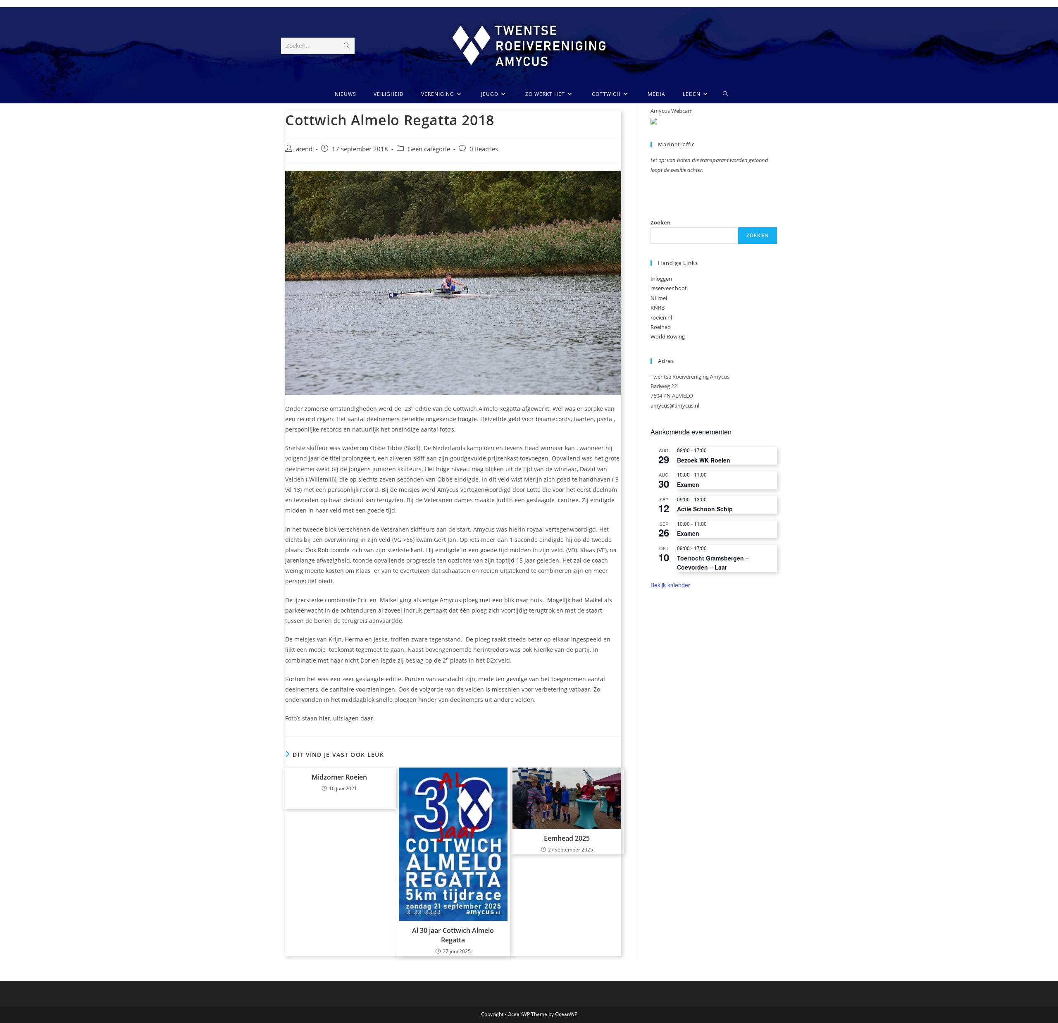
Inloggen (661, 278)
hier (324, 718)
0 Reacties (483, 149)
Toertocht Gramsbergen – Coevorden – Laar (713, 563)
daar (366, 718)
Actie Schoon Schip (705, 509)
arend (304, 149)
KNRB (658, 307)
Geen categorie (428, 149)
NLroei (659, 298)
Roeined (661, 327)
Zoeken (661, 222)
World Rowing (668, 336)
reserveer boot (669, 288)
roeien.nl (661, 317)
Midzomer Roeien (339, 777)
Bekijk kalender (670, 585)
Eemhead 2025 (567, 838)
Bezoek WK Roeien (703, 460)
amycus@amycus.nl (675, 405)
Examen (688, 484)
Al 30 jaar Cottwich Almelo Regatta (453, 935)
